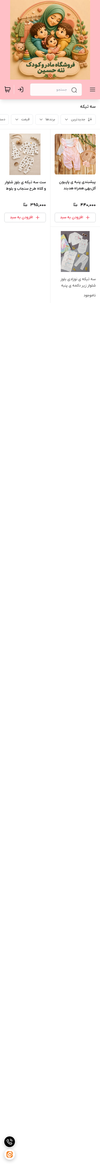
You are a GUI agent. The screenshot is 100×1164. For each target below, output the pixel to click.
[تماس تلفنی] (9, 1141)
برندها (50, 119)
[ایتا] (9, 1154)
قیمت (25, 119)
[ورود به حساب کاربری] (21, 89)
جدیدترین (78, 119)
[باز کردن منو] (91, 89)
